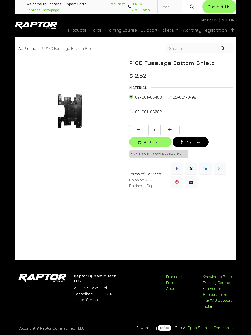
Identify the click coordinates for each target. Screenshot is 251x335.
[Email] (191, 182)
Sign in (228, 20)
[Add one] (170, 130)
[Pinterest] (177, 182)
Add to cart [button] (153, 142)
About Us (174, 288)
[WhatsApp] (220, 168)
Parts (171, 282)
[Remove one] (139, 130)
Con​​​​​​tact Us (219, 6)
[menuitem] (77, 30)
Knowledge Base (217, 276)
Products (174, 276)
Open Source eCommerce (210, 327)
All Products (29, 48)
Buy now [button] (193, 142)
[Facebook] (177, 168)
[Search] (192, 6)
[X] (191, 168)
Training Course (216, 282)
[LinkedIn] (205, 168)
